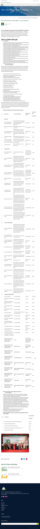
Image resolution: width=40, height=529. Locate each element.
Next (27, 443)
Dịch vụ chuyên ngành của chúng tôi (13, 468)
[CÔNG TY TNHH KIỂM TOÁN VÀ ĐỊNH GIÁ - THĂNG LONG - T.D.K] (2, 5)
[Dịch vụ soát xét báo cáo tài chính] (4, 475)
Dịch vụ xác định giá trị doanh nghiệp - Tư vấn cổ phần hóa (15, 20)
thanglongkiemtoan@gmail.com (6, 2)
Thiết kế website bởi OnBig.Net (33, 527)
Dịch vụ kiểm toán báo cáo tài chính (14, 467)
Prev (3, 443)
